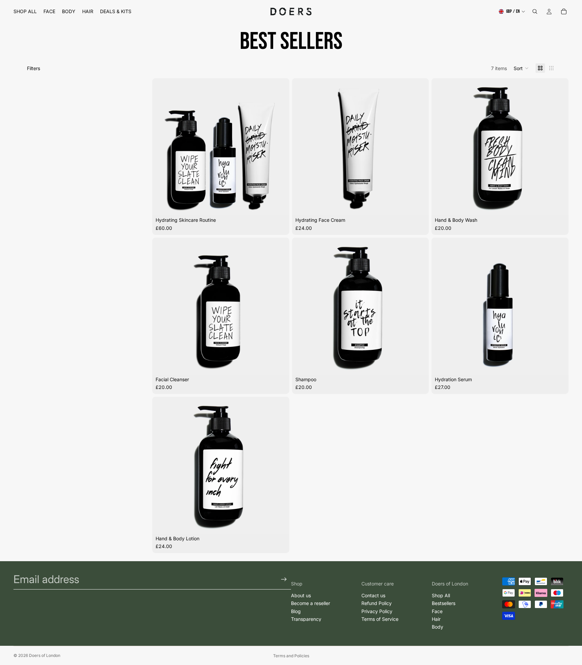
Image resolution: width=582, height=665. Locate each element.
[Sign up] (284, 579)
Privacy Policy (376, 611)
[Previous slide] (162, 147)
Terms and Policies (291, 655)
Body (437, 627)
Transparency (306, 619)
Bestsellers (443, 603)
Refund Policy (376, 603)
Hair (436, 619)
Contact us (373, 595)
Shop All (441, 595)
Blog (296, 611)
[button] (521, 68)
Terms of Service (379, 619)
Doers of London (44, 655)
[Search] (534, 11)
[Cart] (563, 11)
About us (301, 595)
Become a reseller (310, 603)
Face (437, 611)
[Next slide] (279, 147)
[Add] (279, 205)
